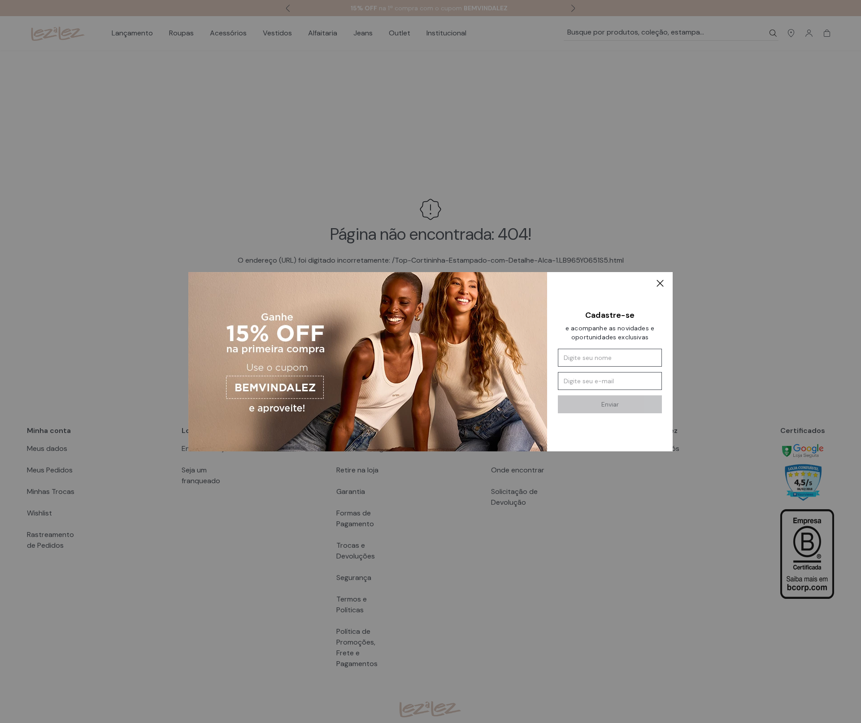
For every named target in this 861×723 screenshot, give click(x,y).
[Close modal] (660, 284)
